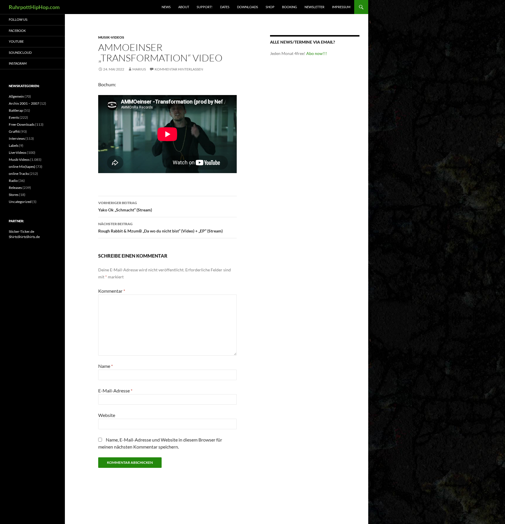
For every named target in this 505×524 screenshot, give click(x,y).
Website (106, 415)
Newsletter (314, 7)
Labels (13, 145)
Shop (270, 7)
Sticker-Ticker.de (21, 231)
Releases (15, 187)
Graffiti (14, 131)
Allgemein (16, 96)
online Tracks (19, 173)
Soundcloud (20, 52)
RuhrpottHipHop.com (34, 7)
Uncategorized (20, 201)
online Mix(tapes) (22, 166)
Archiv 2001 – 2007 (24, 103)
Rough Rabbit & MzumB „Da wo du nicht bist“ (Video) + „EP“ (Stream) (160, 227)
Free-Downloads (21, 124)
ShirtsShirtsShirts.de (24, 237)
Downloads (247, 7)
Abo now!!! (316, 53)
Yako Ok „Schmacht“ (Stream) (125, 206)
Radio (13, 180)
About (183, 7)
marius (139, 69)
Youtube (16, 41)
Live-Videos (17, 152)
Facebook (17, 30)
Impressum (341, 7)
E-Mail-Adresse (115, 390)
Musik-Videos (111, 37)
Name (105, 366)
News (166, 7)
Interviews (17, 138)
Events (14, 117)
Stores (13, 194)
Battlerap (16, 110)
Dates (224, 7)
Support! (204, 7)
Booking (289, 7)
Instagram (18, 63)
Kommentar (111, 291)
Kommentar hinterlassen (179, 69)
